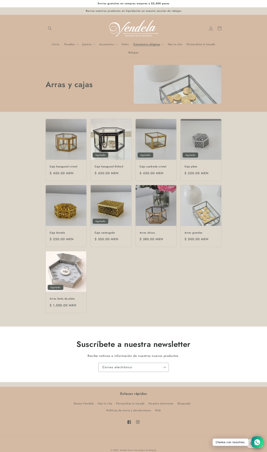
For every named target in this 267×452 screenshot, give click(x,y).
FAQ (158, 410)
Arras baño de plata (62, 298)
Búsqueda (184, 403)
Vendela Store (127, 450)
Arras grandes (193, 233)
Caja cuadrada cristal (153, 166)
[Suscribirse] (164, 367)
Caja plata (191, 166)
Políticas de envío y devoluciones (128, 410)
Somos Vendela (84, 403)
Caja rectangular (105, 233)
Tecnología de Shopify (145, 450)
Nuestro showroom (161, 403)
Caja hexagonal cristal (63, 166)
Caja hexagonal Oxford (109, 166)
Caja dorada (57, 233)
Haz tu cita (105, 403)
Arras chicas (147, 233)
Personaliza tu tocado (130, 403)
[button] (50, 28)
